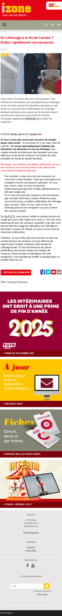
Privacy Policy (30, 550)
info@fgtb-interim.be (31, 532)
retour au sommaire (17, 272)
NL (53, 25)
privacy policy (42, 594)
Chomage (12, 282)
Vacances (23, 282)
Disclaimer (31, 547)
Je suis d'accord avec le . (42, 592)
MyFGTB (31, 118)
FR (59, 25)
